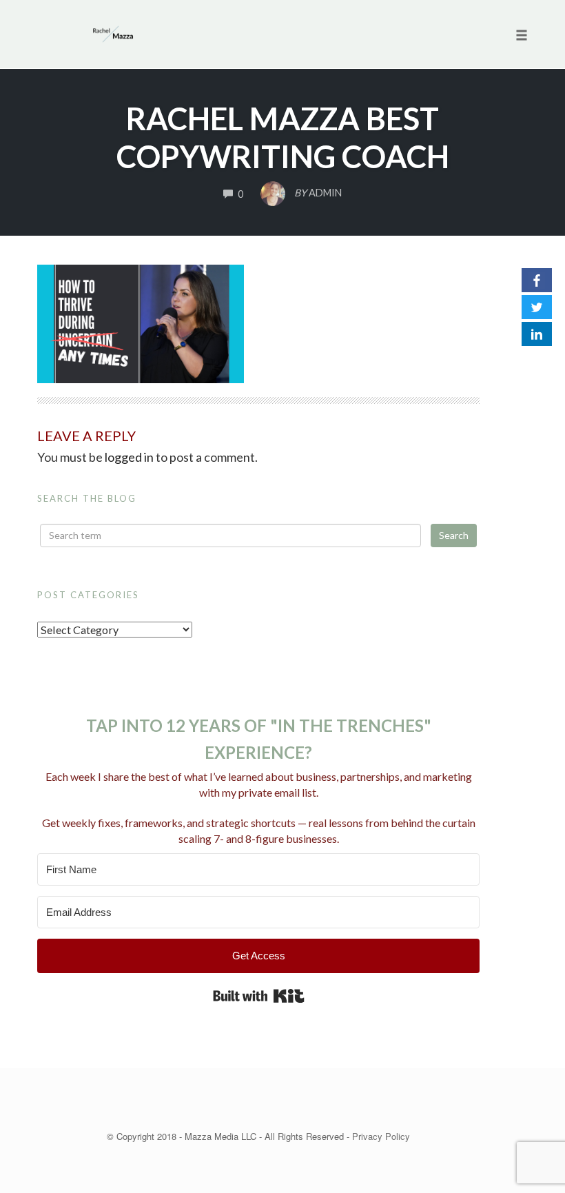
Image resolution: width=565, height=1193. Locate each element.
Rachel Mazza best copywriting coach (282, 137)
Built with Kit (259, 995)
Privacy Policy (381, 1136)
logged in (129, 457)
